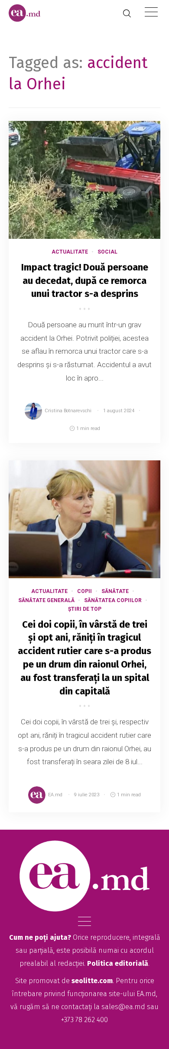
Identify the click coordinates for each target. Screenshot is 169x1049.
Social (107, 252)
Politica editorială (117, 963)
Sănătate (115, 591)
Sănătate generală (46, 600)
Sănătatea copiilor (113, 600)
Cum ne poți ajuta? (40, 937)
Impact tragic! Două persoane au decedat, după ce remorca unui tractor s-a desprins (84, 280)
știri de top (84, 609)
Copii (84, 591)
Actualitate (70, 252)
